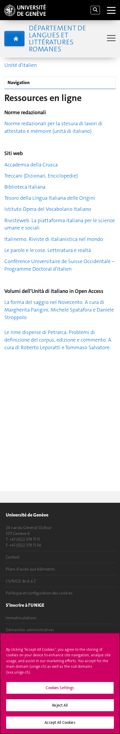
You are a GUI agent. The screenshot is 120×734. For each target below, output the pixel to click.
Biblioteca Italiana (24, 186)
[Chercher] (95, 10)
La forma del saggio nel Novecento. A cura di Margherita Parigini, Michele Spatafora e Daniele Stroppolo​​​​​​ (59, 310)
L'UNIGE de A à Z (21, 581)
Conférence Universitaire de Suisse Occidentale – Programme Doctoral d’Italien (59, 265)
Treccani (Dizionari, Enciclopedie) (41, 175)
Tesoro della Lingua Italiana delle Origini (49, 197)
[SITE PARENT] (14, 38)
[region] (60, 683)
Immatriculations (21, 617)
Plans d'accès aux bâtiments (30, 569)
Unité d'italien (20, 65)
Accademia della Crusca (31, 164)
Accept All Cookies (60, 722)
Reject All (60, 705)
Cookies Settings (60, 687)
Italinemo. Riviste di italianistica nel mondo (53, 239)
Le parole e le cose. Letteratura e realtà (47, 250)
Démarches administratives (30, 629)
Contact (13, 557)
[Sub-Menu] (110, 39)
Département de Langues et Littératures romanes (57, 39)
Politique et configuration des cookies (39, 593)
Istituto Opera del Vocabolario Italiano (47, 209)
